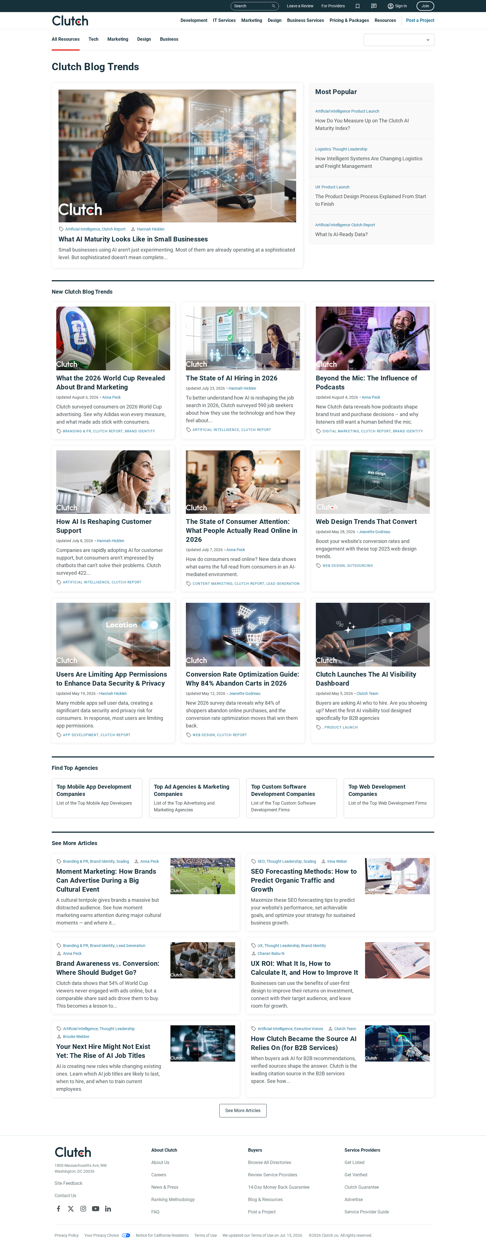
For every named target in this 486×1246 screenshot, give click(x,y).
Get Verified (356, 1174)
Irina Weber (337, 861)
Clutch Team (367, 693)
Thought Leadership (349, 149)
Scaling (122, 861)
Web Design (334, 566)
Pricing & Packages (349, 20)
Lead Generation (283, 584)
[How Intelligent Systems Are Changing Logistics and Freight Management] (371, 158)
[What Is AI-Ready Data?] (371, 230)
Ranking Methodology (173, 1199)
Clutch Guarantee (362, 1187)
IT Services (224, 20)
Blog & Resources (265, 1199)
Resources (385, 20)
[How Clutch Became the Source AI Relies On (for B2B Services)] (340, 1059)
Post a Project (420, 20)
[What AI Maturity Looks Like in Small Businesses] (177, 175)
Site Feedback (68, 1183)
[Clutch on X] (71, 1209)
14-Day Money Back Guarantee (278, 1187)
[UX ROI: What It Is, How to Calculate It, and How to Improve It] (340, 976)
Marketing (251, 20)
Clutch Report (114, 229)
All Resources (66, 39)
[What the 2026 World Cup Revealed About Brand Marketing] (113, 370)
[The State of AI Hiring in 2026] (242, 370)
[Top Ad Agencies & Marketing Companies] (194, 798)
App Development (81, 735)
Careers (158, 1174)
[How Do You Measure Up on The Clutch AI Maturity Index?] (371, 120)
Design (275, 20)
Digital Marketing (341, 431)
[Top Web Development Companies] (389, 798)
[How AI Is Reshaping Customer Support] (113, 519)
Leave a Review (300, 6)
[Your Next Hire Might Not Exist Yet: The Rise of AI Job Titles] (146, 1059)
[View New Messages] (374, 6)
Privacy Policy (67, 1235)
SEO (261, 861)
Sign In (401, 6)
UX (317, 187)
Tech (93, 39)
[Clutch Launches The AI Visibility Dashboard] (372, 670)
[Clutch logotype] (70, 20)
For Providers (333, 6)
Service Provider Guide (367, 1212)
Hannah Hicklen (151, 229)
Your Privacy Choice (101, 1235)
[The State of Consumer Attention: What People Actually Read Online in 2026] (242, 519)
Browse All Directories (269, 1162)
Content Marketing (213, 584)
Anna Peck (111, 397)
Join (425, 6)
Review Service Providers (272, 1174)
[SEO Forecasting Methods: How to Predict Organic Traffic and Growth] (340, 892)
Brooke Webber (76, 1036)
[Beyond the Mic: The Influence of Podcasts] (372, 370)
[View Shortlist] (357, 6)
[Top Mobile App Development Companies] (97, 798)
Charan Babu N (271, 953)
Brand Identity (140, 431)
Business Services (305, 20)
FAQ (155, 1212)
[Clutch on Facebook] (58, 1209)
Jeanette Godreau (374, 532)
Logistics (323, 149)
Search (240, 6)
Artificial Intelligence (82, 229)
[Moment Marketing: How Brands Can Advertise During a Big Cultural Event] (146, 892)
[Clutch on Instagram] (83, 1209)
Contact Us (65, 1195)
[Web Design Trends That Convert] (372, 519)
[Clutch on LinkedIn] (108, 1209)
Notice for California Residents (162, 1235)
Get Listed (354, 1162)
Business (169, 39)
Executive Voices (308, 1028)
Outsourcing (360, 566)
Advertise (354, 1199)
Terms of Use (205, 1235)
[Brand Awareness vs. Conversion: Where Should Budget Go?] (146, 976)
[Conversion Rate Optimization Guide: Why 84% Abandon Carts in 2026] (242, 670)
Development (194, 20)
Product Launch (365, 111)
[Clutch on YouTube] (96, 1209)
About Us (160, 1162)
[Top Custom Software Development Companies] (292, 798)
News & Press (164, 1187)
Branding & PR (77, 431)
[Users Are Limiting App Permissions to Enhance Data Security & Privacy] (113, 670)
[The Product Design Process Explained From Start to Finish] (371, 195)
